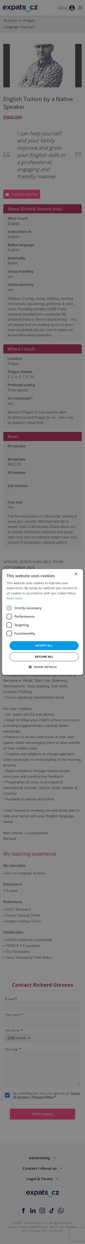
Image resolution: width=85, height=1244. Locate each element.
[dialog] (42, 622)
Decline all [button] (44, 657)
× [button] (75, 574)
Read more (14, 598)
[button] (43, 667)
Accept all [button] (44, 645)
